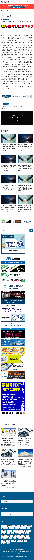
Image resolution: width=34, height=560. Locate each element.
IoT (5, 525)
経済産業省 (27, 538)
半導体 (7, 535)
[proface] (13, 346)
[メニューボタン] (32, 2)
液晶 (10, 538)
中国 (10, 21)
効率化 (27, 533)
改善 (3, 538)
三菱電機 (4, 533)
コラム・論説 (5, 19)
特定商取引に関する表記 (25, 551)
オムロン (23, 525)
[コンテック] (13, 282)
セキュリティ (18, 528)
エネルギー (5, 21)
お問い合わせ (17, 553)
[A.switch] (13, 362)
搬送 (28, 535)
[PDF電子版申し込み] (17, 28)
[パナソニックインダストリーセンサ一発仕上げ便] (27, 97)
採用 (20, 535)
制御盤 (22, 533)
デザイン (4, 530)
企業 (12, 533)
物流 (22, 538)
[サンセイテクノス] (13, 329)
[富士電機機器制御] (13, 263)
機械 (7, 538)
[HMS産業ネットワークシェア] (13, 370)
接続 (24, 535)
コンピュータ (5, 528)
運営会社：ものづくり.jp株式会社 (11, 551)
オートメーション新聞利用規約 (17, 549)
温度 (14, 538)
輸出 (18, 540)
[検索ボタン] (28, 2)
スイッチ (11, 528)
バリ (19, 530)
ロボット (28, 530)
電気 (9, 543)
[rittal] (13, 298)
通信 (22, 540)
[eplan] (13, 337)
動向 (3, 535)
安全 (11, 535)
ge (2, 525)
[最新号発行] (13, 414)
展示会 (15, 535)
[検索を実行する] (31, 230)
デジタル (9, 530)
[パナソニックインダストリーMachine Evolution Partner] (6, 97)
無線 (18, 538)
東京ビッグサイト (20, 21)
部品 (26, 540)
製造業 (8, 540)
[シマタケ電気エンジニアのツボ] (13, 354)
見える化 (29, 21)
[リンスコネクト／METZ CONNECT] (6, 223)
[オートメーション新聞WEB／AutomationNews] (5, 2)
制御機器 (13, 21)
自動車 (3, 540)
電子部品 (4, 543)
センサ (24, 528)
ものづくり (10, 525)
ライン (23, 530)
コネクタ (29, 525)
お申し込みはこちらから (17, 7)
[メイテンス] (17, 223)
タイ (28, 528)
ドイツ (14, 530)
